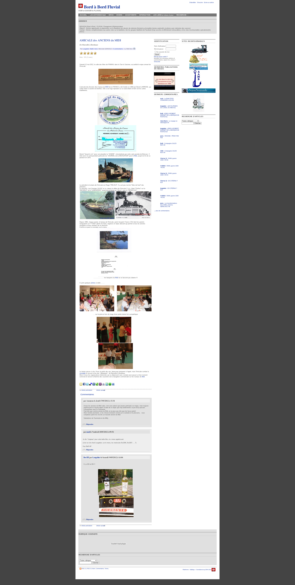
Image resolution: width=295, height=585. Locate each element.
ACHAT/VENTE (130, 15)
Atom (93, 568)
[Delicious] (90, 385)
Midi (135, 156)
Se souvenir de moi (162, 52)
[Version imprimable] (134, 49)
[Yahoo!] (100, 385)
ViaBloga (192, 569)
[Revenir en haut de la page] (84, 424)
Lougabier (86, 49)
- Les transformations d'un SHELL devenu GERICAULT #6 (168, 204)
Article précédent (86, 390)
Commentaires (100, 568)
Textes (106, 568)
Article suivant (100, 390)
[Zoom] (115, 84)
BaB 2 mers (94, 49)
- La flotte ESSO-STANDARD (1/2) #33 (167, 99)
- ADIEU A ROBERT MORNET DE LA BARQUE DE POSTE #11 (169, 115)
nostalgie (83, 373)
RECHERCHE (181, 15)
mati (88, 431)
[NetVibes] (110, 385)
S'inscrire (200, 2)
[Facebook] (84, 385)
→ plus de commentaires (162, 211)
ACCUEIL (83, 15)
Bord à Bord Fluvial (101, 6)
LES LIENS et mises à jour (163, 15)
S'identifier (192, 2)
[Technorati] (97, 385)
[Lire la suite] (164, 81)
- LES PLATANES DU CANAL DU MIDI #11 (169, 106)
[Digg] (93, 385)
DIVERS (119, 15)
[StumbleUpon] (106, 385)
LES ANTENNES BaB (98, 15)
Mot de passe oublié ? (161, 57)
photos (93, 283)
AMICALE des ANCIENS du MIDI (100, 40)
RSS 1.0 (84, 568)
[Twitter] (87, 385)
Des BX (86, 457)
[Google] (103, 385)
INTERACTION (144, 15)
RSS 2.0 (89, 568)
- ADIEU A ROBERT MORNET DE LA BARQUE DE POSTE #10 (169, 130)
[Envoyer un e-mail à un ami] (81, 385)
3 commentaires (118, 49)
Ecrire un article (209, 2)
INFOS (111, 15)
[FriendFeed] (113, 385)
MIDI (107, 87)
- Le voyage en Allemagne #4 (168, 121)
